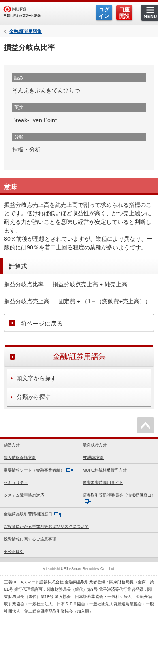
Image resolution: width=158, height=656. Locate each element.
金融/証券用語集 (25, 31)
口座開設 (124, 12)
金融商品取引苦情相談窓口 (28, 514)
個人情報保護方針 (20, 457)
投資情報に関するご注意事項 (30, 539)
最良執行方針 (95, 445)
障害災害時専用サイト (103, 482)
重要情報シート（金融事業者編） (34, 470)
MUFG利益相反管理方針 (105, 470)
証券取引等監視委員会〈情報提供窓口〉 (119, 495)
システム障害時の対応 (24, 495)
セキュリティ (16, 482)
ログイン (104, 12)
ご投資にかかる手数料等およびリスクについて (46, 526)
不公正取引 (14, 551)
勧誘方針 (12, 445)
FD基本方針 (93, 457)
